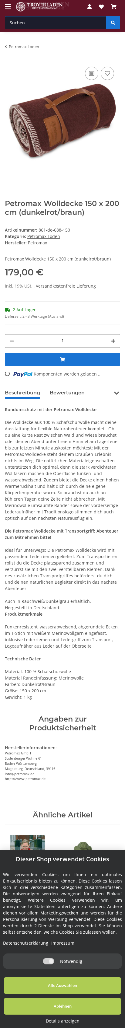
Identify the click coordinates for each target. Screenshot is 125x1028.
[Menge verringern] (12, 341)
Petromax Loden (43, 236)
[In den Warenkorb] (62, 359)
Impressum (62, 943)
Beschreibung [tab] (22, 393)
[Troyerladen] (42, 7)
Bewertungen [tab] (67, 393)
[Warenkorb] (113, 7)
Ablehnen (63, 1006)
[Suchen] (113, 22)
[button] (89, 7)
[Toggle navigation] (8, 4)
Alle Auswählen (62, 985)
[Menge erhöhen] (113, 341)
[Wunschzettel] (101, 7)
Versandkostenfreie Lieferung (66, 286)
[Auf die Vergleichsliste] (91, 73)
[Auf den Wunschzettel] (107, 73)
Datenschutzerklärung (25, 943)
